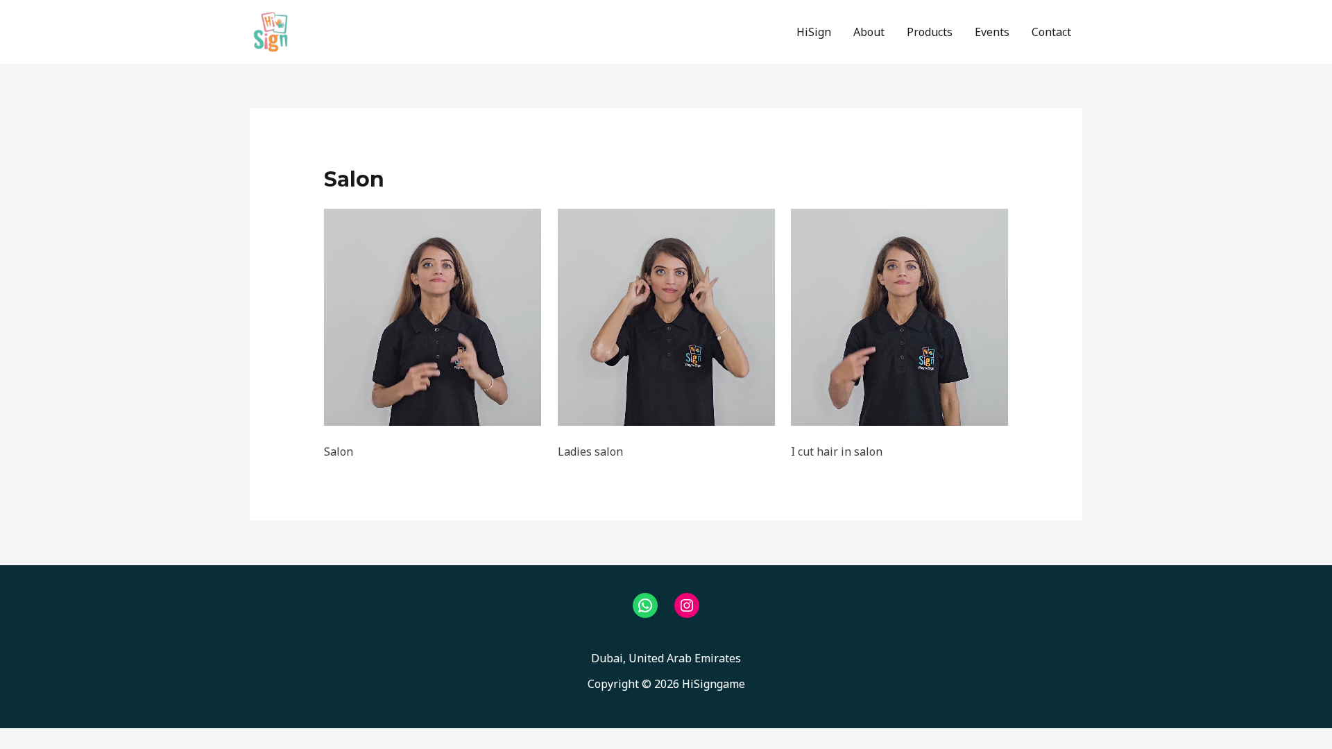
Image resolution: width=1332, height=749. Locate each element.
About (869, 32)
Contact (1051, 32)
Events (992, 32)
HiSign (813, 32)
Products (930, 32)
